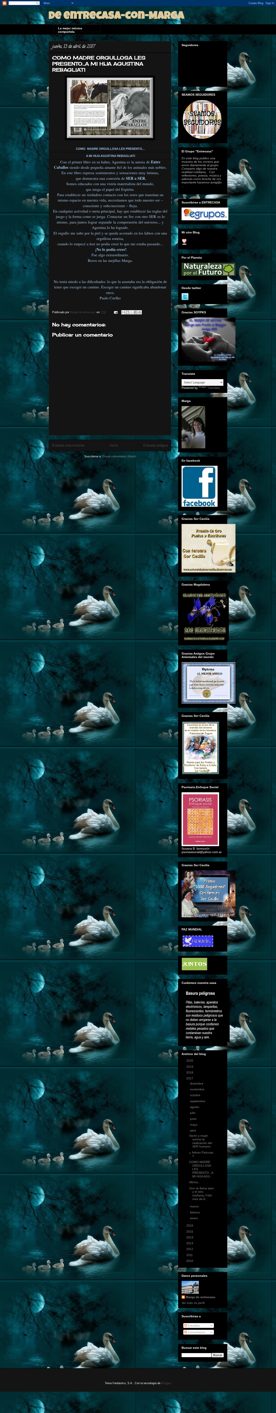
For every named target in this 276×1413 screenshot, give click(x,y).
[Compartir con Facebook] (135, 312)
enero (194, 1218)
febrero (195, 1212)
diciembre (197, 1083)
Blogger (166, 1383)
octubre (195, 1095)
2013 (190, 1243)
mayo (194, 1124)
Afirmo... (195, 1182)
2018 (190, 1072)
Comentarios (196, 1332)
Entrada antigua (155, 445)
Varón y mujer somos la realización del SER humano (200, 1141)
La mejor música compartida (70, 29)
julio (193, 1112)
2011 (190, 1255)
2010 (190, 1261)
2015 (190, 1231)
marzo (194, 1206)
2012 (190, 1249)
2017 (190, 1078)
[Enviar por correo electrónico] (123, 312)
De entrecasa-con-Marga (116, 16)
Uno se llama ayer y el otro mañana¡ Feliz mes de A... (201, 1193)
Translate (213, 387)
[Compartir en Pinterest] (140, 312)
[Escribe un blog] (127, 312)
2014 (190, 1237)
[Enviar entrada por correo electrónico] (115, 312)
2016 (190, 1225)
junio (193, 1119)
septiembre (198, 1101)
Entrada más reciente (68, 445)
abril (193, 1130)
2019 (190, 1066)
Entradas (193, 1325)
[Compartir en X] (131, 312)
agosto (195, 1107)
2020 (190, 1060)
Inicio (114, 445)
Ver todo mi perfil (193, 1303)
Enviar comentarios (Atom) (119, 456)
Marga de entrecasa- (201, 1297)
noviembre (197, 1089)
